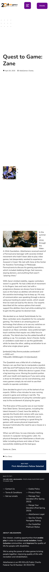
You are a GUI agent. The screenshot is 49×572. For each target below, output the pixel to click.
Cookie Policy (34, 489)
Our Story (8, 456)
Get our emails (11, 496)
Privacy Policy (34, 492)
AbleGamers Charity (26, 71)
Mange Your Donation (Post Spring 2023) (35, 508)
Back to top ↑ (8, 476)
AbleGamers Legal (36, 514)
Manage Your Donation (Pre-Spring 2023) (35, 499)
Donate (42, 6)
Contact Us (10, 489)
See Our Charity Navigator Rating (34, 519)
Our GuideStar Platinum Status (33, 525)
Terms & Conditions (13, 492)
